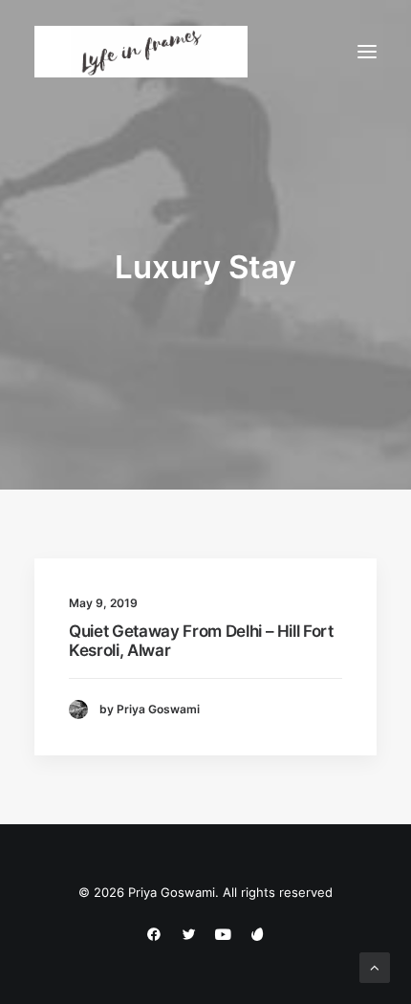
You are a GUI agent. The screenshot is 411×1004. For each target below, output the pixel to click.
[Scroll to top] (374, 966)
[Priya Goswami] (141, 51)
